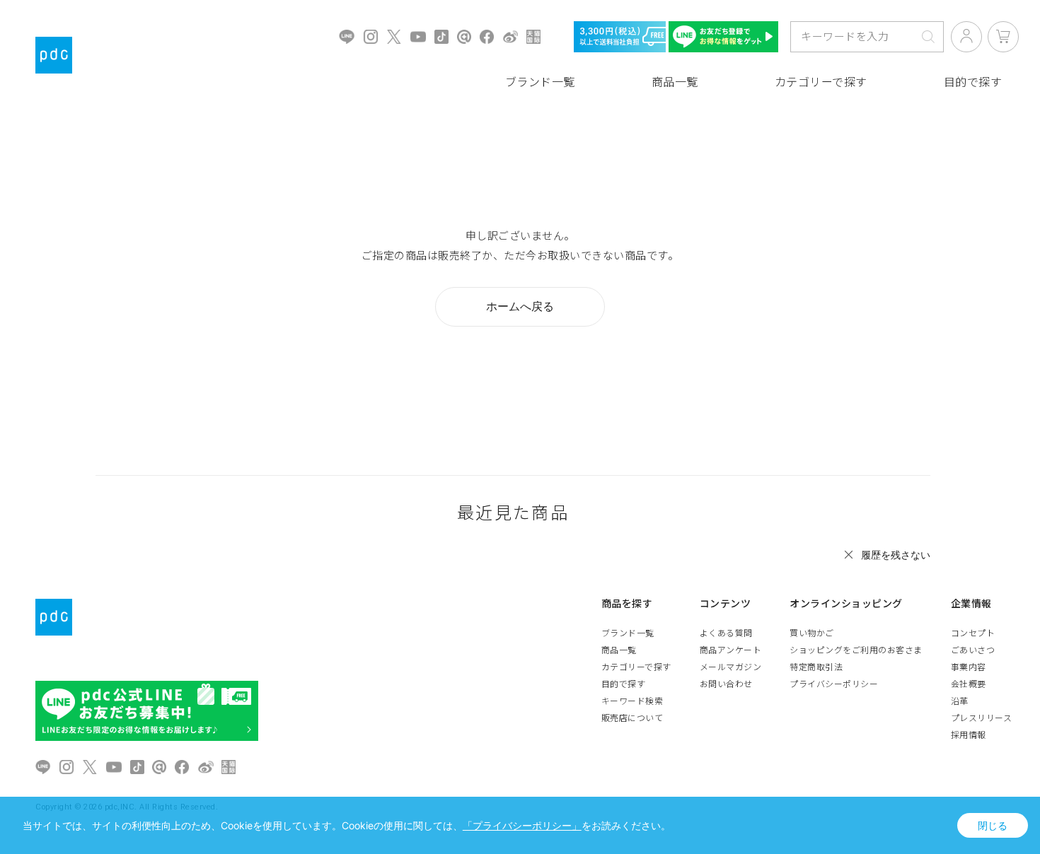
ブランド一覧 (540, 82)
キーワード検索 (632, 701)
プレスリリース (981, 718)
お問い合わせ (726, 684)
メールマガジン (731, 667)
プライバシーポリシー (834, 684)
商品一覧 (675, 82)
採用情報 (968, 735)
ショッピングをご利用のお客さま (856, 650)
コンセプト (973, 633)
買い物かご (812, 633)
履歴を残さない (895, 555)
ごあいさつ (973, 650)
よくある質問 (726, 633)
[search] (928, 37)
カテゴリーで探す (821, 82)
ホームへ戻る (520, 306)
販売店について (632, 718)
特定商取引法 (816, 667)
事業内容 (968, 667)
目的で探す (623, 684)
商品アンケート (731, 650)
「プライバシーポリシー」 (522, 825)
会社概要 (968, 684)
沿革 (960, 701)
